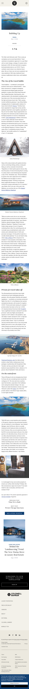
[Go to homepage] (14, 3)
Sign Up (14, 584)
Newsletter (5, 626)
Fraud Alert (3, 659)
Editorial (4, 618)
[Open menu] (2, 3)
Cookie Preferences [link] (19, 659)
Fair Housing (4, 657)
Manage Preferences (14, 683)
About (3, 613)
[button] (12, 49)
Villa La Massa (9, 238)
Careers (4, 609)
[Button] (26, 3)
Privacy (26, 643)
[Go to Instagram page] (16, 635)
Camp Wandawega (10, 117)
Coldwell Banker (6, 622)
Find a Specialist (6, 605)
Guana (14, 388)
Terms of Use (17, 639)
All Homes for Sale (5, 662)
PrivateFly (23, 309)
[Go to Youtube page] (9, 635)
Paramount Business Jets (8, 360)
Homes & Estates (5, 496)
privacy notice (12, 677)
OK (14, 686)
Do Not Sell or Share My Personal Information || (11, 643)
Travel (14, 37)
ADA (16, 654)
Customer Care (4, 646)
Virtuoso (14, 106)
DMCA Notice (17, 657)
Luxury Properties (7, 601)
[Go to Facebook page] (12, 635)
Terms (2, 654)
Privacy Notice (24, 639)
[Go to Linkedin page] (19, 635)
